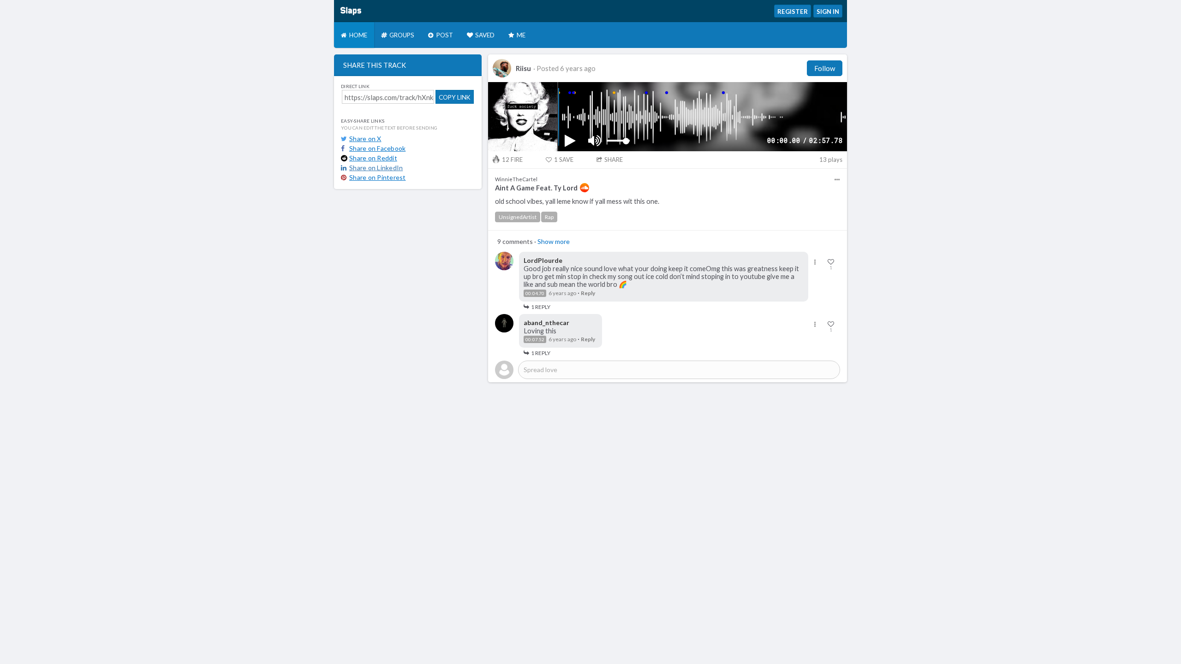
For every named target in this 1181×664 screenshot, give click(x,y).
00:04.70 (534, 293)
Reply (588, 293)
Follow (824, 68)
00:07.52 (534, 339)
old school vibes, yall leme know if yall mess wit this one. (577, 201)
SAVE (563, 159)
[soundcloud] (584, 187)
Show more (553, 241)
